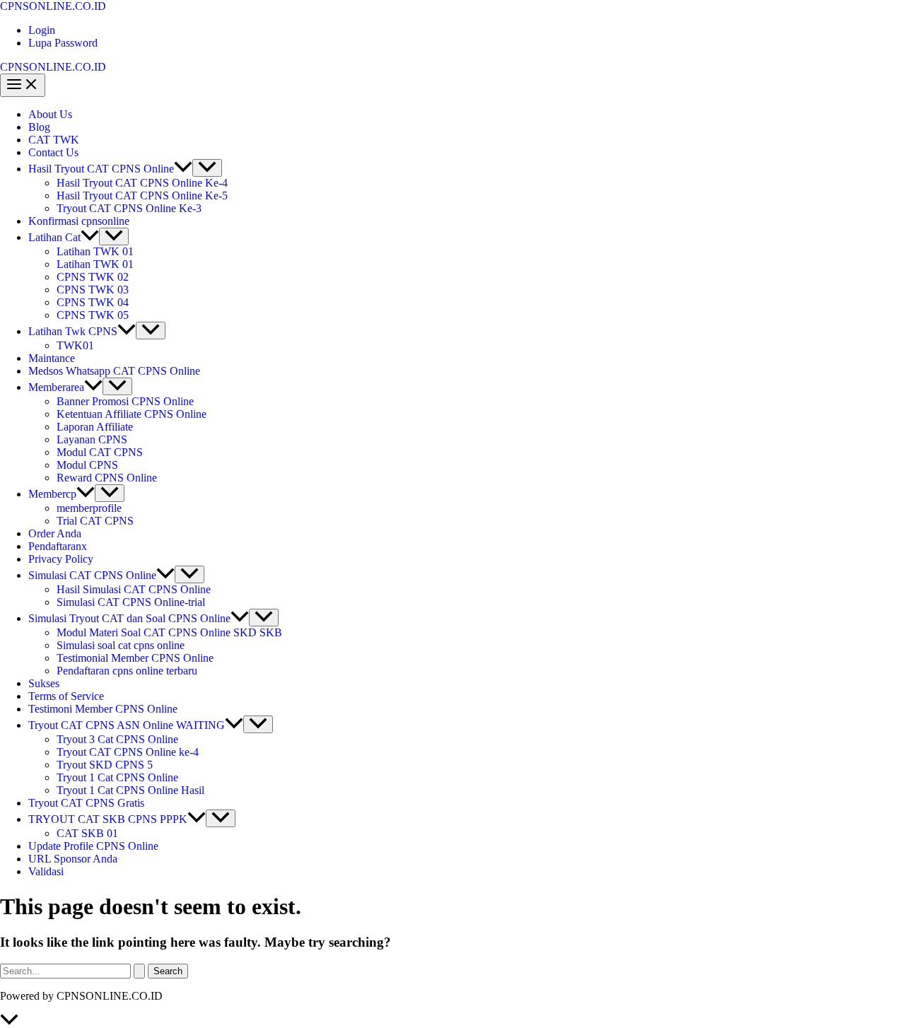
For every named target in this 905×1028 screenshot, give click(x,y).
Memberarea (56, 387)
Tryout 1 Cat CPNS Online (117, 777)
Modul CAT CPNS (100, 452)
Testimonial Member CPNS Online (135, 658)
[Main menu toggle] (22, 85)
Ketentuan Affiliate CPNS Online (131, 414)
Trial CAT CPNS (95, 521)
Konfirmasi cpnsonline (78, 221)
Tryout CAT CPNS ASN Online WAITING (126, 725)
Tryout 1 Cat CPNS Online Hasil (130, 790)
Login (41, 30)
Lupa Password (63, 43)
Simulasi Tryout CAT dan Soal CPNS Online (129, 618)
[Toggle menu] (207, 168)
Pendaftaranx (57, 546)
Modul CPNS (87, 465)
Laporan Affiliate (95, 427)
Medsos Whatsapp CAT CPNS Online (114, 371)
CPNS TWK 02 (93, 277)
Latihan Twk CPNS (72, 331)
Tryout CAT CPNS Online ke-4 (128, 752)
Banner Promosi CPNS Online (125, 401)
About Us (50, 114)
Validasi (46, 871)
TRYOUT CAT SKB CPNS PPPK (107, 819)
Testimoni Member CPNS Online (102, 709)
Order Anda (54, 533)
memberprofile (89, 508)
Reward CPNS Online (107, 478)
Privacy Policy (60, 559)
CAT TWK (53, 140)
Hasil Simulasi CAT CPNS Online (134, 589)
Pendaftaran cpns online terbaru (127, 671)
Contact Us (53, 152)
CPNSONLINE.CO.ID (53, 6)
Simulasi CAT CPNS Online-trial (131, 602)
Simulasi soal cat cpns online (121, 645)
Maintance (51, 358)
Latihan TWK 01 (95, 251)
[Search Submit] (139, 971)
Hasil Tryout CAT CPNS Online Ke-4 (142, 183)
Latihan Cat (54, 237)
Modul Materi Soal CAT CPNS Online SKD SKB (169, 632)
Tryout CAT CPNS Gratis (86, 803)
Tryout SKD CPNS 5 (105, 765)
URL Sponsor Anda (72, 859)
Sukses (43, 683)
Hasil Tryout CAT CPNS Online (101, 169)
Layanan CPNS (92, 439)
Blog (39, 127)
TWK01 (75, 345)
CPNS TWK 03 (93, 290)
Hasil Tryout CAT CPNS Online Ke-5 (142, 195)
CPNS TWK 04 (93, 302)
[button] (183, 169)
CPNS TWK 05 (93, 315)
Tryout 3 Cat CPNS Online (117, 739)
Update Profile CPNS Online (93, 846)
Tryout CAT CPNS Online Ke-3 (129, 208)
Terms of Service (66, 696)
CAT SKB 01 (87, 833)
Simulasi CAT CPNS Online (92, 575)
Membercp (52, 494)
